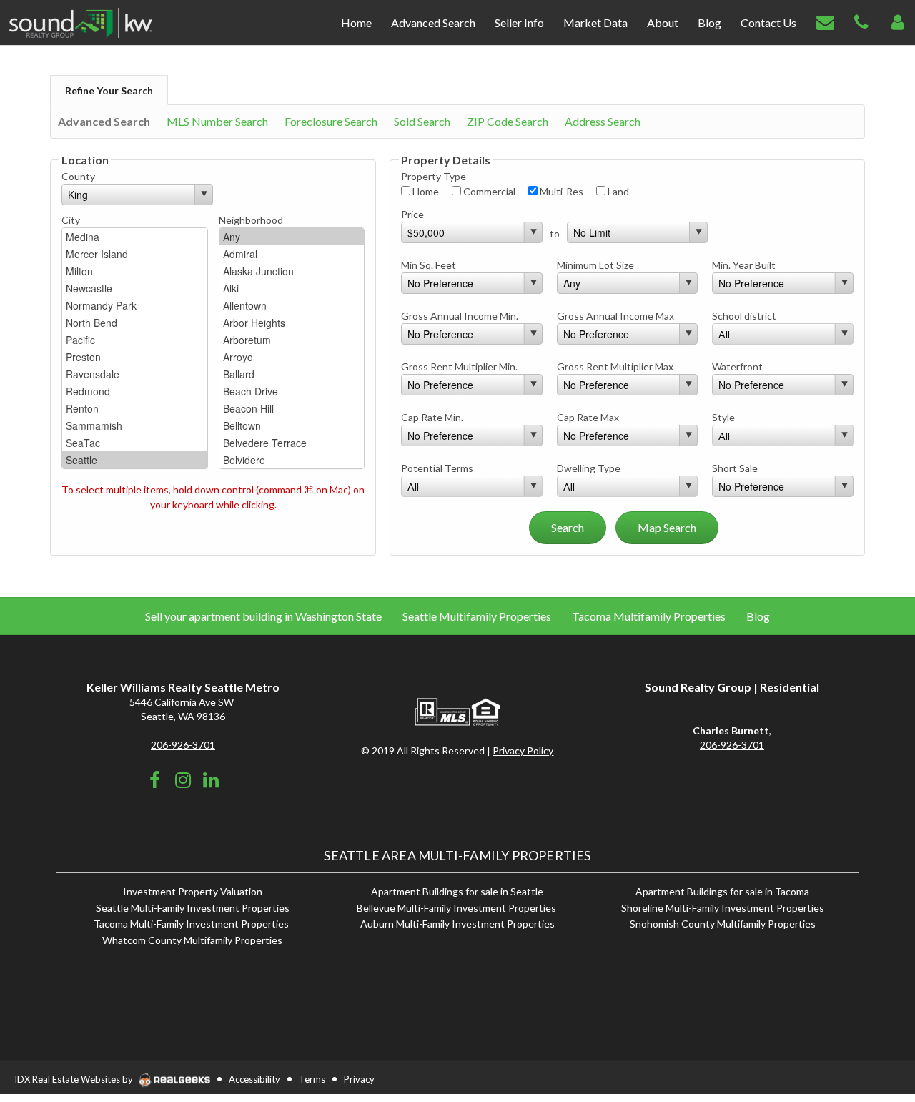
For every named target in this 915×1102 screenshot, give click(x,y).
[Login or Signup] (897, 21)
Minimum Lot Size (595, 265)
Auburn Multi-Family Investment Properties (457, 923)
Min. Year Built (744, 265)
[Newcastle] (134, 288)
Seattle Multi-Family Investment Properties (193, 908)
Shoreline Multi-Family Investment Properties (722, 908)
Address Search (602, 121)
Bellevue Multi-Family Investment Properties (457, 908)
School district (744, 316)
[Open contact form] (825, 21)
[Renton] (134, 408)
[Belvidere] (292, 459)
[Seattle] (134, 459)
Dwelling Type (588, 468)
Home (424, 191)
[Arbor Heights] (292, 322)
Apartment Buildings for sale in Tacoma (722, 891)
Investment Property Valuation (192, 891)
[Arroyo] (292, 356)
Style (723, 417)
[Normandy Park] (134, 305)
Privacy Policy (523, 750)
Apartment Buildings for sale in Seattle (457, 891)
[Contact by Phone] (861, 21)
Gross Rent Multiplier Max (615, 366)
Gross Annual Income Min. (459, 316)
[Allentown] (292, 305)
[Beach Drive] (292, 391)
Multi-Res (560, 191)
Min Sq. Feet (428, 265)
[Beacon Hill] (292, 408)
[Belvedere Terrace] (292, 442)
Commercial (488, 191)
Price (412, 214)
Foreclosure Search (331, 121)
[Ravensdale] (134, 374)
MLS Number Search (217, 121)
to (555, 233)
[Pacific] (134, 339)
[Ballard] (292, 374)
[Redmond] (134, 391)
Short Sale (735, 468)
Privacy (359, 1079)
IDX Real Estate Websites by (74, 1079)
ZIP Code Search (507, 121)
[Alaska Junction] (292, 271)
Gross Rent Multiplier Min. (459, 366)
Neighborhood (251, 220)
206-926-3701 (183, 745)
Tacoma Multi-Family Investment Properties (192, 923)
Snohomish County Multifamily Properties (723, 923)
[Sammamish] (134, 425)
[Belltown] (292, 425)
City (70, 220)
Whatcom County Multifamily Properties (192, 940)
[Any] (292, 236)
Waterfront (737, 366)
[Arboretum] (292, 339)
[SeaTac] (134, 442)
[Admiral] (292, 253)
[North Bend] (134, 322)
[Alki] (292, 288)
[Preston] (134, 356)
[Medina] (134, 236)
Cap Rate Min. (432, 417)
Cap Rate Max (588, 417)
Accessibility (254, 1079)
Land (617, 191)
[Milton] (134, 271)
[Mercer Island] (134, 253)
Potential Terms (437, 468)
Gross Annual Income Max (615, 316)
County (78, 176)
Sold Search (422, 121)
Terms (312, 1079)
